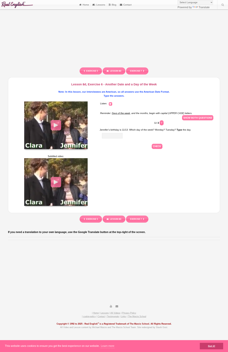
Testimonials (113, 316)
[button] (56, 125)
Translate (204, 7)
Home (86, 4)
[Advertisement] (114, 36)
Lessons (100, 4)
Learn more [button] (107, 345)
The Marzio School (137, 316)
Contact (127, 4)
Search (222, 4)
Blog (114, 4)
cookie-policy (89, 316)
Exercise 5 (92, 71)
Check (157, 146)
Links (123, 316)
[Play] (110, 104)
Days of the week (121, 113)
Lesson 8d (115, 71)
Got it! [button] (211, 346)
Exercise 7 (136, 71)
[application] (56, 125)
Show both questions (197, 117)
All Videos (115, 313)
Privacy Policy (129, 313)
